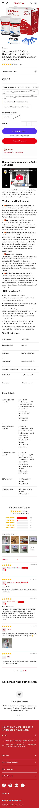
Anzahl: (4, 124)
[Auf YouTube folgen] (16, 785)
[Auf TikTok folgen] (23, 785)
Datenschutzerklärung (17, 742)
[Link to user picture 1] (7, 643)
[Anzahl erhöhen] (34, 124)
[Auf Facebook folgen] (4, 785)
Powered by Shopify (18, 805)
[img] (6, 565)
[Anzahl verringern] (23, 124)
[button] (6, 64)
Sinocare (5, 48)
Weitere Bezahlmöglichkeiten (19, 136)
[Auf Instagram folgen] (10, 785)
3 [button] (20, 671)
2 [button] (17, 671)
